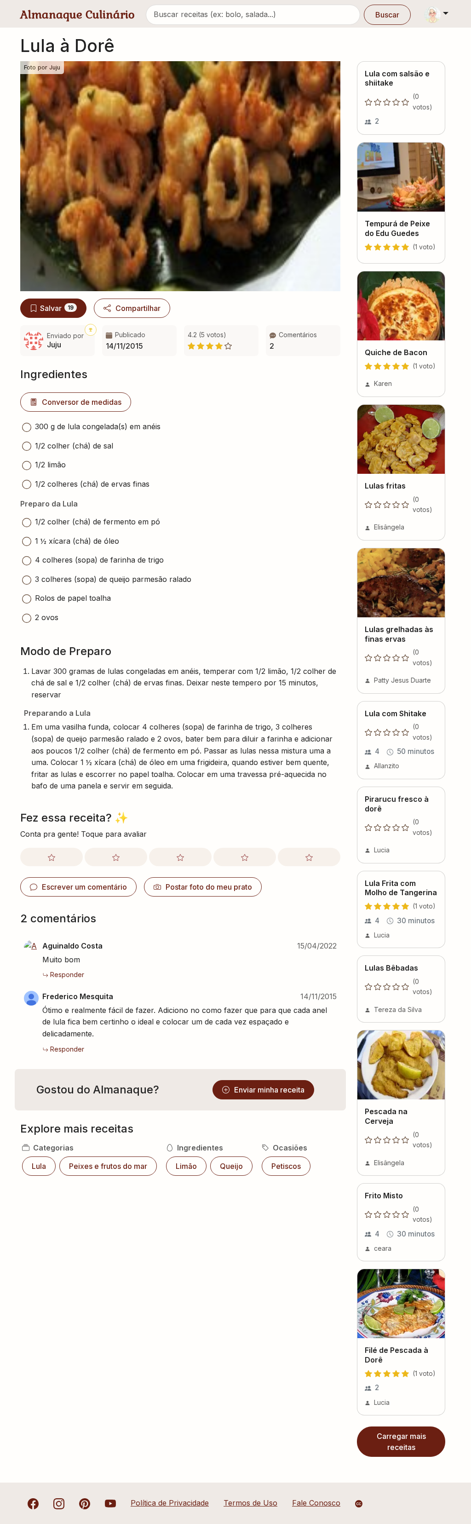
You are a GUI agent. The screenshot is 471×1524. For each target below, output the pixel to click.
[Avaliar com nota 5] (309, 857)
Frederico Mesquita (77, 996)
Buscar (387, 14)
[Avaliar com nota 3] (180, 857)
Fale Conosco (316, 1502)
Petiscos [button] (286, 1166)
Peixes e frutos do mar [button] (108, 1166)
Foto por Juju (42, 67)
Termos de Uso (250, 1502)
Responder (67, 974)
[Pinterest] (84, 1502)
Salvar (57, 308)
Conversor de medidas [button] (81, 402)
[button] (303, 340)
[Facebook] (33, 1502)
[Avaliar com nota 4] (244, 857)
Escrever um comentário (84, 886)
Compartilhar (138, 308)
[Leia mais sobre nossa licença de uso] (358, 1503)
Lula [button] (39, 1166)
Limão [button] (186, 1166)
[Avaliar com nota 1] (51, 857)
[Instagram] (58, 1502)
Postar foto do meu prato (209, 886)
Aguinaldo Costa (72, 945)
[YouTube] (110, 1502)
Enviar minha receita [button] (269, 1089)
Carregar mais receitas (401, 1442)
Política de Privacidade (170, 1502)
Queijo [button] (231, 1166)
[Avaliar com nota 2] (116, 857)
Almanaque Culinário (77, 14)
